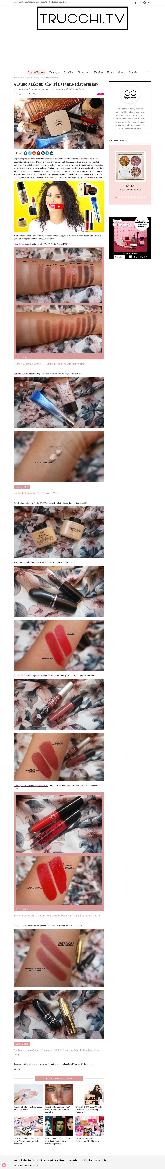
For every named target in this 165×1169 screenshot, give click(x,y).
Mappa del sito (100, 1160)
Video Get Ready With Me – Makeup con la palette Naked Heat (49, 363)
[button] (116, 197)
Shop (121, 72)
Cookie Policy (86, 1160)
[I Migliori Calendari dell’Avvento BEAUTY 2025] (89, 1126)
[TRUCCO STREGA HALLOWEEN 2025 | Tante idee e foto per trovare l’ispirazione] (59, 1126)
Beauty (53, 72)
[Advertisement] (82, 50)
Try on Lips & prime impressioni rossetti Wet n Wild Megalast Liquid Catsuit (57, 915)
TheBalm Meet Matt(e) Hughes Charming (30, 675)
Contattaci (48, 1160)
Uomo (110, 72)
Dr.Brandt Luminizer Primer (24, 373)
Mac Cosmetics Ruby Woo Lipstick (27, 562)
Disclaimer (59, 1160)
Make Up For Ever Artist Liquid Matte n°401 (31, 785)
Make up (100, 93)
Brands (133, 72)
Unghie (98, 72)
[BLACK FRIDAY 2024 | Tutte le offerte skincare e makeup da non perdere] (89, 1094)
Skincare (83, 72)
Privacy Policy (72, 1160)
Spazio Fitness (36, 72)
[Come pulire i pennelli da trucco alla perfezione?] (28, 1094)
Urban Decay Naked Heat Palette (26, 244)
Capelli (68, 72)
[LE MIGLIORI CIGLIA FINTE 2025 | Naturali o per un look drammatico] (28, 1126)
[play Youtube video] (59, 206)
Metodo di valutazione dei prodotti (30, 2)
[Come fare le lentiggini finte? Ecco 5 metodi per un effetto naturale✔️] (59, 1094)
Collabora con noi (57, 2)
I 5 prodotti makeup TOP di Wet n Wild (36, 493)
